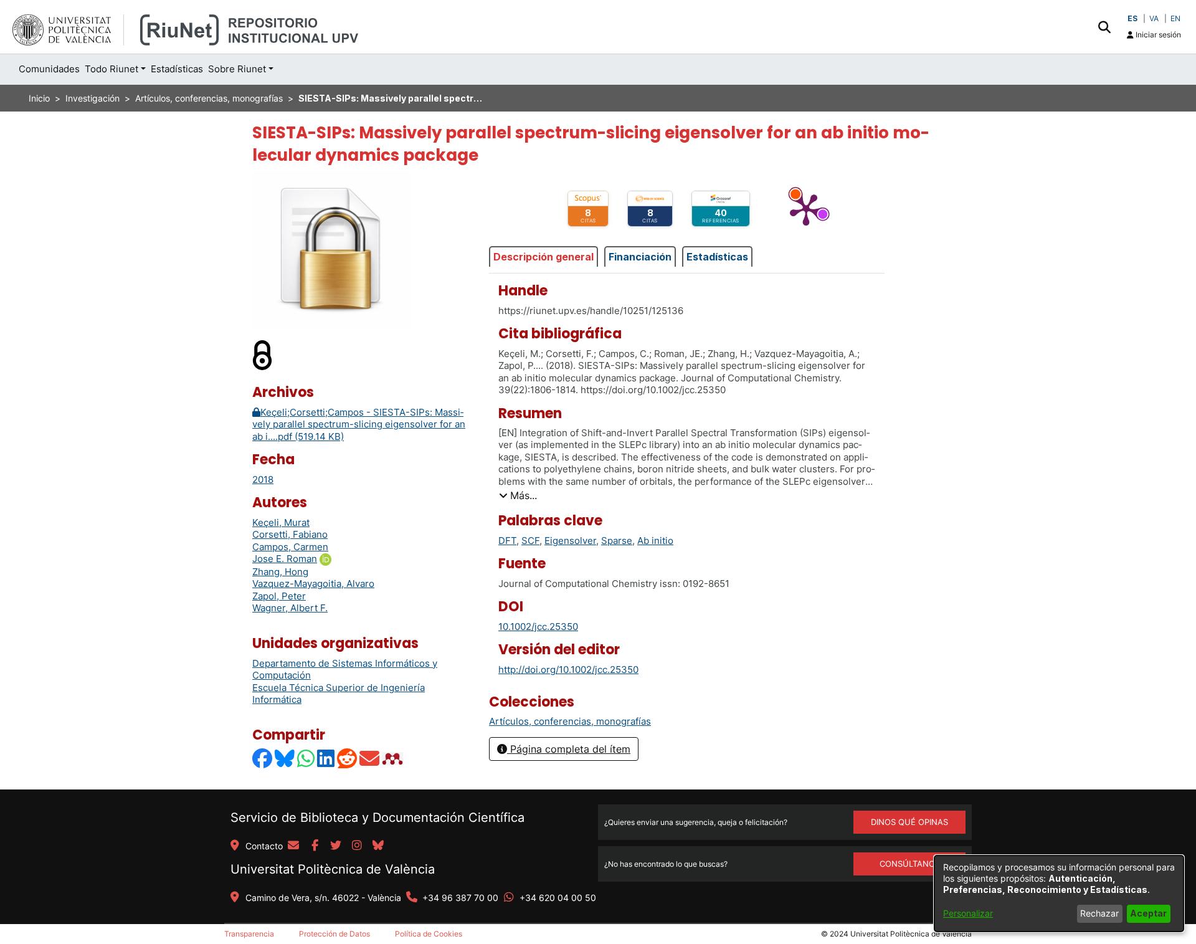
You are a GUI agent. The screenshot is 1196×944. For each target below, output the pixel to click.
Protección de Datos (334, 933)
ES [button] (1132, 18)
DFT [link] (507, 540)
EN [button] (1175, 18)
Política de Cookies (428, 933)
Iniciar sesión (1157, 34)
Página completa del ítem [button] (568, 749)
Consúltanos (910, 864)
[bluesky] (378, 846)
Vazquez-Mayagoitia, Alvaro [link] (313, 583)
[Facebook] (262, 759)
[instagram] (357, 846)
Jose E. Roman (284, 559)
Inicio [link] (39, 98)
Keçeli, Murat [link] (281, 522)
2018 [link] (262, 479)
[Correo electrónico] (370, 759)
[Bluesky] (285, 759)
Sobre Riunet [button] (237, 69)
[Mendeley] (394, 759)
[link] (570, 721)
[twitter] (335, 846)
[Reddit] (347, 759)
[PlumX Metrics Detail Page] (806, 208)
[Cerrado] (262, 355)
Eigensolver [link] (570, 540)
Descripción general (543, 256)
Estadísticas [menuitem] (177, 69)
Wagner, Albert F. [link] (290, 608)
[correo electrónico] (293, 846)
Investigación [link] (92, 98)
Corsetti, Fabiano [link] (290, 534)
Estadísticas (717, 256)
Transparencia (249, 933)
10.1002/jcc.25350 (538, 626)
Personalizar (968, 913)
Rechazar (1099, 913)
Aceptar (1148, 913)
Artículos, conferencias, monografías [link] (209, 98)
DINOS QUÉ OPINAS (909, 822)
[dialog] (1059, 894)
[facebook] (314, 846)
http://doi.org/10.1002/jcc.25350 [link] (568, 669)
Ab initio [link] (655, 540)
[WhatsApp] (306, 759)
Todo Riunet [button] (111, 69)
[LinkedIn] (326, 759)
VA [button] (1154, 18)
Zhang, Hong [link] (280, 572)
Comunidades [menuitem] (49, 69)
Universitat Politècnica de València (332, 869)
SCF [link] (530, 540)
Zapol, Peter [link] (279, 596)
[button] (1104, 26)
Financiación (640, 256)
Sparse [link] (616, 540)
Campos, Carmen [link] (290, 547)
